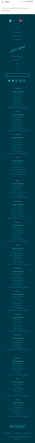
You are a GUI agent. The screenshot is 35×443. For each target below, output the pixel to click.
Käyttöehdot (28, 433)
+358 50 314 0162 (17, 405)
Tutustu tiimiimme (17, 91)
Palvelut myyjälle (17, 36)
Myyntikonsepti (16, 32)
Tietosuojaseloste (7, 433)
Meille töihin (16, 60)
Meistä (17, 28)
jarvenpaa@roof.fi (17, 342)
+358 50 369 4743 (17, 384)
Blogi (16, 67)
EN (24, 1)
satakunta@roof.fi (17, 366)
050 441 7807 (17, 319)
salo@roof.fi (17, 386)
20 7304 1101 (19, 227)
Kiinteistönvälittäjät (17, 56)
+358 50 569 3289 (17, 363)
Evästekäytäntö (18, 433)
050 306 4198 (17, 340)
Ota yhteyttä (17, 39)
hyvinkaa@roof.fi (17, 322)
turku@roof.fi (17, 407)
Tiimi (16, 63)
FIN (20, 1)
